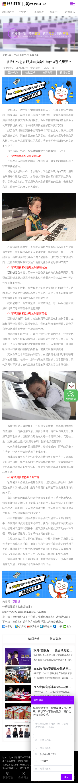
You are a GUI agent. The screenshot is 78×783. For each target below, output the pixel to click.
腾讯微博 (47, 626)
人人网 (59, 626)
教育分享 (34, 55)
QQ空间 (22, 626)
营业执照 (24, 768)
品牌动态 (13, 72)
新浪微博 (34, 626)
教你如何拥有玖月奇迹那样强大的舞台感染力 (38, 621)
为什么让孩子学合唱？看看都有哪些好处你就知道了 (42, 617)
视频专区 (65, 72)
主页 (16, 55)
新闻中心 (24, 55)
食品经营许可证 (10, 768)
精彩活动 (30, 72)
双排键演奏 (34, 151)
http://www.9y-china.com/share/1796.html (24, 611)
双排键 (16, 601)
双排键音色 (13, 272)
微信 (69, 626)
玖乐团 (11, 482)
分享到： (9, 626)
